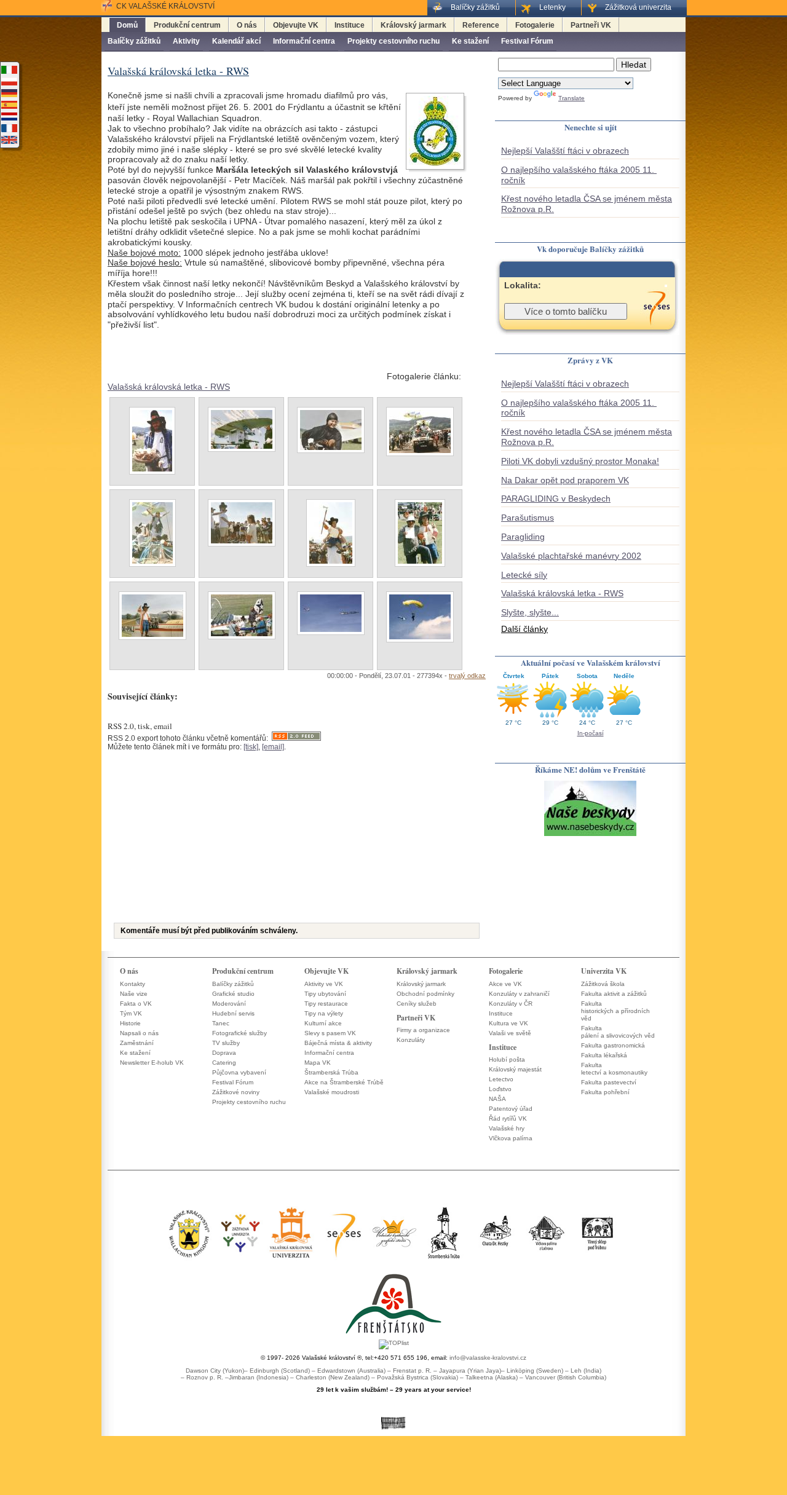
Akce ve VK (505, 983)
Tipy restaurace (326, 1003)
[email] (273, 747)
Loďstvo (500, 1089)
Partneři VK (591, 25)
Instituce (349, 25)
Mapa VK (317, 1062)
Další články (524, 629)
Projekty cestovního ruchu (393, 41)
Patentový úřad (510, 1108)
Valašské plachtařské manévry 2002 (571, 556)
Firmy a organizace (423, 1030)
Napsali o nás (139, 1033)
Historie (130, 1023)
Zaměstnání (137, 1042)
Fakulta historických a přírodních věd (615, 1011)
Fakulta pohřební (605, 1092)
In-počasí (590, 733)
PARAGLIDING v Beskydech (556, 498)
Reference (480, 25)
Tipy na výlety (323, 1013)
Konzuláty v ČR (510, 1003)
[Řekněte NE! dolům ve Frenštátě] (590, 835)
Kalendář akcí (236, 41)
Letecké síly (524, 575)
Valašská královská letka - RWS (169, 387)
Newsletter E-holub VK (152, 1062)
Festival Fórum (527, 41)
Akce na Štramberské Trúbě (344, 1082)
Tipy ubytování (325, 993)
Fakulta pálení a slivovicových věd (618, 1032)
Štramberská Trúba (331, 1072)
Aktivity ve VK (323, 983)
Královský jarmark (413, 25)
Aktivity (186, 41)
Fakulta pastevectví (608, 1082)
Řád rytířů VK (508, 1118)
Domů (127, 25)
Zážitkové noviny (235, 1092)
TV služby (226, 1042)
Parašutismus (527, 518)
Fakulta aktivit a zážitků (614, 993)
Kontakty (132, 983)
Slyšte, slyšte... (530, 612)
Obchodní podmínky (425, 993)
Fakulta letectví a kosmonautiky (614, 1069)
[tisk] (250, 747)
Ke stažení (470, 41)
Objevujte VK (295, 25)
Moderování (229, 1003)
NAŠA (497, 1098)
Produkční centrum (187, 25)
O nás (247, 25)
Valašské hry (506, 1128)
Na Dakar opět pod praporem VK (565, 480)
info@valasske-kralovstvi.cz (487, 1357)
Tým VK (131, 1013)
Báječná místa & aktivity (338, 1042)
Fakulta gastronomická (613, 1045)
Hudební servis (233, 1013)
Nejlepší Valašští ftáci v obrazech (565, 151)
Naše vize (134, 993)
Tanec (220, 1023)
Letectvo (501, 1079)
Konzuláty (411, 1039)
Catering (224, 1062)
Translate (571, 98)
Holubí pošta (507, 1059)
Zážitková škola (603, 983)
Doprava (224, 1052)
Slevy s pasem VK (330, 1033)
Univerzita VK (604, 971)
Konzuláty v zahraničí (519, 993)
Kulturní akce (323, 1023)
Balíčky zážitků (134, 41)
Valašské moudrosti (331, 1092)
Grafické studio (233, 993)
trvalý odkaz (467, 675)
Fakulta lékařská (604, 1055)
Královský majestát (515, 1069)
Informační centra (304, 41)
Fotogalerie (535, 25)
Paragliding (523, 537)
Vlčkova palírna (510, 1138)
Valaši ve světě (510, 1033)
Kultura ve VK (508, 1023)
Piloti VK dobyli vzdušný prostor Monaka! (580, 461)
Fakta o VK (136, 1003)
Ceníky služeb (417, 1003)
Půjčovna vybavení (239, 1072)
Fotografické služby (239, 1033)
